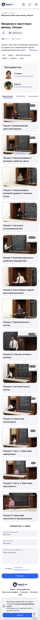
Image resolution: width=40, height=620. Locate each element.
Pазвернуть (34, 50)
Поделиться (16, 33)
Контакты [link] (34, 592)
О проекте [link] (24, 592)
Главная (4, 13)
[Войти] (36, 4)
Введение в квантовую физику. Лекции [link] (17, 15)
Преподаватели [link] (23, 589)
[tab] (8, 96)
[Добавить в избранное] (3, 33)
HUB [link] (20, 595)
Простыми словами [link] (10, 592)
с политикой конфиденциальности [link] (21, 569)
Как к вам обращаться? (10, 532)
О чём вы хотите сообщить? (12, 550)
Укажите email (7, 541)
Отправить (20, 576)
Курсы (12, 13)
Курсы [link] (12, 589)
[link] (7, 4)
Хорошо (20, 615)
